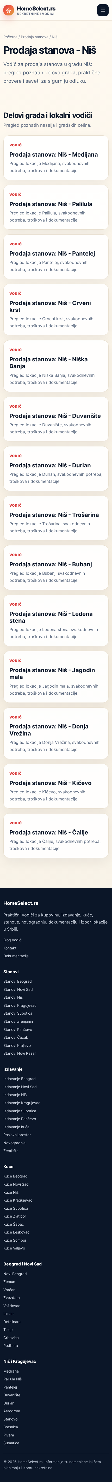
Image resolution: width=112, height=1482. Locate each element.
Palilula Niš (12, 1379)
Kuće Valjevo (14, 1248)
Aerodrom (11, 1411)
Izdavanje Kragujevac (21, 1103)
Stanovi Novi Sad (18, 989)
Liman (8, 1313)
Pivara (8, 1435)
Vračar (9, 1289)
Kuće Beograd (15, 1176)
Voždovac (11, 1305)
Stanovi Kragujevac (19, 1005)
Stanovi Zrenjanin (18, 1021)
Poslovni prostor (17, 1134)
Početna (10, 37)
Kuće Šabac (13, 1224)
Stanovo (10, 1419)
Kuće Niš (10, 1192)
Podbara (10, 1345)
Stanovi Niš (13, 997)
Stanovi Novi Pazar (19, 1053)
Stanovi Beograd (17, 981)
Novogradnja (14, 1143)
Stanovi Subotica (17, 1013)
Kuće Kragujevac (17, 1200)
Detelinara (12, 1321)
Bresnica (10, 1427)
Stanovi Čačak (15, 1037)
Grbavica (11, 1337)
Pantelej (10, 1387)
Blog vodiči (12, 940)
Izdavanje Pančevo (19, 1118)
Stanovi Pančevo (17, 1029)
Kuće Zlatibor (14, 1216)
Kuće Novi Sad (16, 1184)
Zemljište (10, 1150)
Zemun (9, 1281)
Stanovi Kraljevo (17, 1045)
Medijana (11, 1371)
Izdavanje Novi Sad (20, 1087)
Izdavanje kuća (16, 1127)
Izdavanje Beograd (19, 1078)
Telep (8, 1329)
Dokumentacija (16, 956)
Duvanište (11, 1395)
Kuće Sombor (14, 1240)
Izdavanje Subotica (19, 1111)
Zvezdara (11, 1297)
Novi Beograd (15, 1273)
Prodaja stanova (34, 37)
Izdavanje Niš (15, 1094)
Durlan (8, 1403)
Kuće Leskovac (16, 1232)
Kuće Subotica (15, 1208)
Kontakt (9, 948)
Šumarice (11, 1443)
